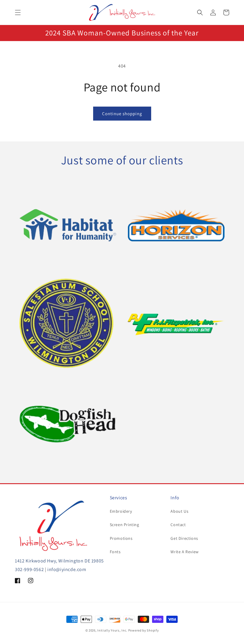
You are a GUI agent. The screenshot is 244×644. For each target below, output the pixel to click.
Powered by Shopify (143, 630)
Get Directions (184, 538)
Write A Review (184, 551)
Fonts (115, 551)
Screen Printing (124, 524)
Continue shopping (122, 113)
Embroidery (121, 511)
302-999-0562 (29, 569)
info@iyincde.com (66, 569)
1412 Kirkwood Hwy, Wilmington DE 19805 (59, 561)
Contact (178, 524)
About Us (179, 511)
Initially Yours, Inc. (112, 630)
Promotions (121, 538)
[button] (17, 12)
